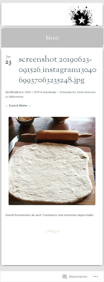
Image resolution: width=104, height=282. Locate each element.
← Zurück (11, 105)
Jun (8, 58)
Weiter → (25, 105)
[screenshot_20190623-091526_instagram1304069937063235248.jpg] (52, 204)
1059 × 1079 (32, 92)
